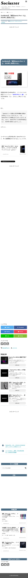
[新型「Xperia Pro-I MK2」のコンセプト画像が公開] (4, 385)
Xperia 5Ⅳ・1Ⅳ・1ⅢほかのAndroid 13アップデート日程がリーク (15, 446)
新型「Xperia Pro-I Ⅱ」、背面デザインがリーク (17, 396)
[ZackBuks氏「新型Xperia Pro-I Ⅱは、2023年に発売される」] (7, 331)
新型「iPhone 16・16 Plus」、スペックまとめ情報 (10, 514)
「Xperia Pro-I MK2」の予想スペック (17, 370)
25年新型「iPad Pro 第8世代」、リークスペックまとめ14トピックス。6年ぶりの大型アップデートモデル (10, 529)
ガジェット (12, 21)
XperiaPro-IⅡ (6, 348)
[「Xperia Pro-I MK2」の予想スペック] (4, 373)
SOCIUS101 (15, 575)
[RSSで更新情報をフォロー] (7, 343)
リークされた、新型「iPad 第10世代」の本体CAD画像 (14, 451)
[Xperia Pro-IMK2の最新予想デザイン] (4, 360)
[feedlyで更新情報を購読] (5, 343)
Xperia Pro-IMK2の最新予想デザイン (17, 357)
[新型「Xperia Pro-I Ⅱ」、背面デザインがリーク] (4, 398)
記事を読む (17, 365)
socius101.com (5, 154)
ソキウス (14, 348)
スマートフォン (18, 21)
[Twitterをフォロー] (2, 343)
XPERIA (3, 22)
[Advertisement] (14, 42)
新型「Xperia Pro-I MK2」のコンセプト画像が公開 (17, 383)
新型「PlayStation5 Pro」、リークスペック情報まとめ (10, 543)
